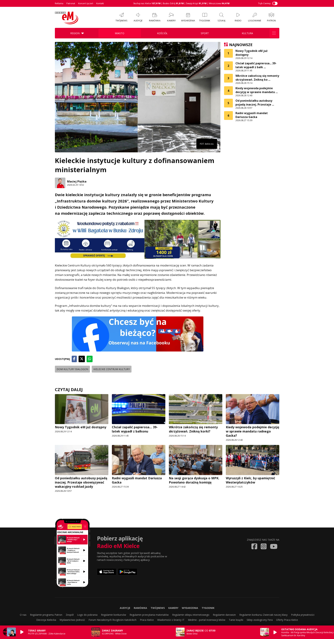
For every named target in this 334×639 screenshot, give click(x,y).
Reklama (59, 3)
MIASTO (119, 33)
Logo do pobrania (87, 614)
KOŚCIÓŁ (162, 33)
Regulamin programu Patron (46, 614)
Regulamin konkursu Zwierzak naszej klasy (263, 614)
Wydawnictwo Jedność (72, 619)
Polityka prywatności (302, 614)
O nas (23, 614)
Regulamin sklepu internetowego (190, 614)
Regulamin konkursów (113, 614)
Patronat (70, 3)
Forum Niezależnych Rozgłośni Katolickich (112, 619)
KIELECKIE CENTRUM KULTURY (111, 369)
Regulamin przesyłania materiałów (149, 614)
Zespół (70, 614)
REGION (75, 33)
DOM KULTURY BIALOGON (72, 369)
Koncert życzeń (85, 3)
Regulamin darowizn (224, 614)
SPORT (205, 33)
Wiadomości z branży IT (170, 619)
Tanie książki (236, 619)
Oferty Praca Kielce (287, 619)
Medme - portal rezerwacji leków (206, 619)
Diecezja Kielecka (46, 619)
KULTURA (247, 33)
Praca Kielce (147, 619)
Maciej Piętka (76, 181)
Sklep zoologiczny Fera (260, 619)
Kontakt (100, 3)
